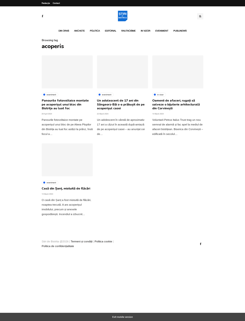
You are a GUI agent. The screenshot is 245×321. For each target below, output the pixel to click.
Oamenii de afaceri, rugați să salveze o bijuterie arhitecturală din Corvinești (176, 104)
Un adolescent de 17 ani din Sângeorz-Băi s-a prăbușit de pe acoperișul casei (121, 104)
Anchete (79, 30)
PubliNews (180, 30)
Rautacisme (128, 30)
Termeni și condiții (81, 241)
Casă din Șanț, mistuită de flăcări (66, 188)
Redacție (46, 3)
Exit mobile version (122, 316)
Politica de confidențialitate (58, 246)
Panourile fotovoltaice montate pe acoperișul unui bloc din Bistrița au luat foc (65, 104)
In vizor (145, 30)
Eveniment (161, 30)
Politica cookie (103, 241)
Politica (95, 30)
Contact (56, 3)
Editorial (110, 30)
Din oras (64, 30)
